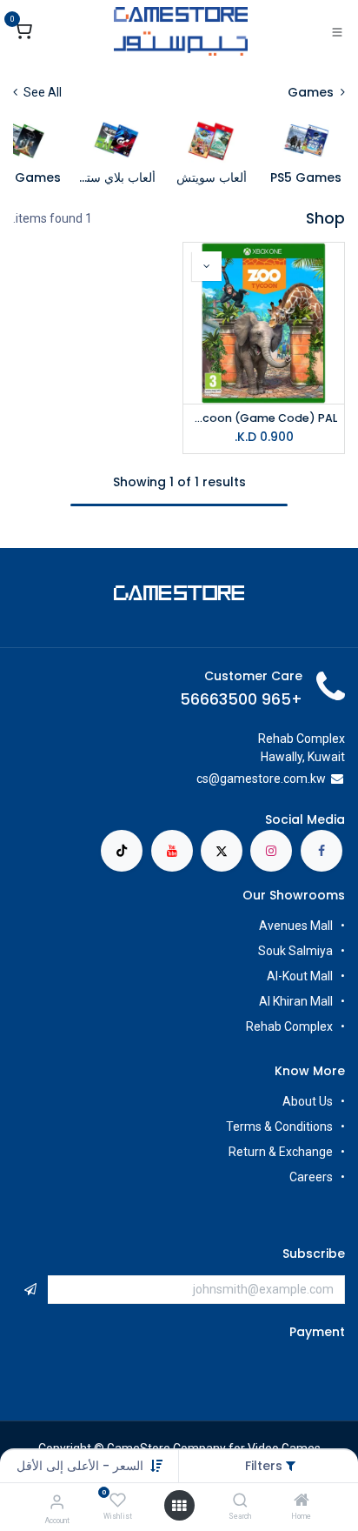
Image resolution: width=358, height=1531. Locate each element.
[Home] (301, 1501)
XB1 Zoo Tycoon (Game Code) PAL (263, 418)
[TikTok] (122, 851)
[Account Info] (57, 1502)
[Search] (240, 1501)
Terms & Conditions (279, 1126)
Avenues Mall (296, 926)
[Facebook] (321, 851)
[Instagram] (271, 851)
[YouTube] (172, 851)
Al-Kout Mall (300, 976)
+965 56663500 (241, 699)
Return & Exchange (281, 1152)
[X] (221, 851)
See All (41, 92)
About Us (307, 1101)
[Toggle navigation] (337, 31)
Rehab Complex (289, 1026)
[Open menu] (179, 1505)
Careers (310, 1177)
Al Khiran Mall (296, 1001)
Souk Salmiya (294, 951)
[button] (80, 1465)
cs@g (211, 779)
